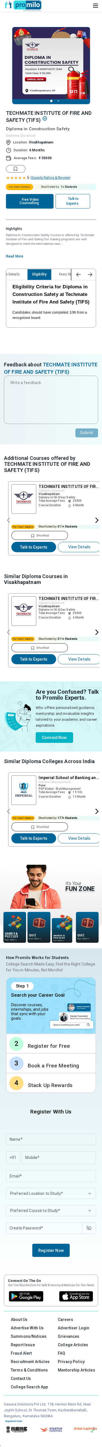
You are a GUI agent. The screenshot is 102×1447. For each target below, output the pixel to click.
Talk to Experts (33, 547)
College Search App (29, 1387)
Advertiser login (73, 1328)
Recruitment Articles (30, 1361)
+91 (13, 1157)
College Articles (73, 1345)
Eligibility (39, 274)
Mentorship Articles (76, 1370)
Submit (87, 432)
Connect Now (54, 737)
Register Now (51, 1250)
